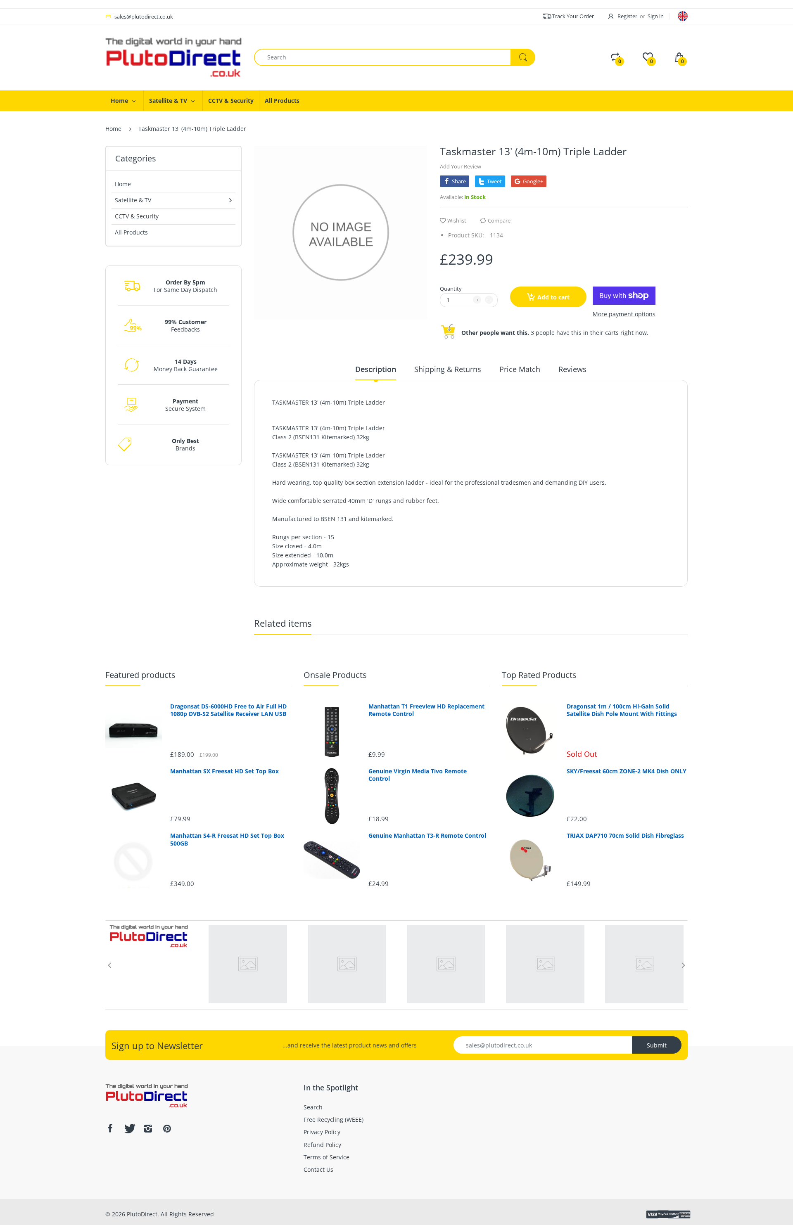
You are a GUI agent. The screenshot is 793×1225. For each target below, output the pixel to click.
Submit (657, 1045)
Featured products (140, 674)
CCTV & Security (137, 216)
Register (627, 16)
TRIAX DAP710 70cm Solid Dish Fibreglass (625, 835)
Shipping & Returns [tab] (447, 369)
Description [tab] (375, 369)
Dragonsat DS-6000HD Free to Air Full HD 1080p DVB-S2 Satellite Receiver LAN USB (228, 710)
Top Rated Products (539, 674)
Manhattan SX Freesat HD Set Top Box (224, 771)
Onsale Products (335, 674)
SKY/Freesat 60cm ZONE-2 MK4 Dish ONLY (626, 771)
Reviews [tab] (572, 369)
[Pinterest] (166, 1128)
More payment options (624, 314)
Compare (499, 220)
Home (113, 129)
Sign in (656, 16)
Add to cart (553, 297)
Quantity (451, 288)
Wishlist (456, 220)
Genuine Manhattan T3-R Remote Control (427, 835)
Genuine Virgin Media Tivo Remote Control (417, 775)
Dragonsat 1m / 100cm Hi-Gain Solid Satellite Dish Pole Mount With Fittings (622, 710)
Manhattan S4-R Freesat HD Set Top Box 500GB (227, 839)
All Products (131, 232)
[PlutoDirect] (173, 57)
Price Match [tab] (519, 369)
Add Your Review (460, 166)
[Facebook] (109, 1128)
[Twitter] (128, 1128)
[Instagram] (147, 1128)
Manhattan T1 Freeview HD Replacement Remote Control (426, 710)
